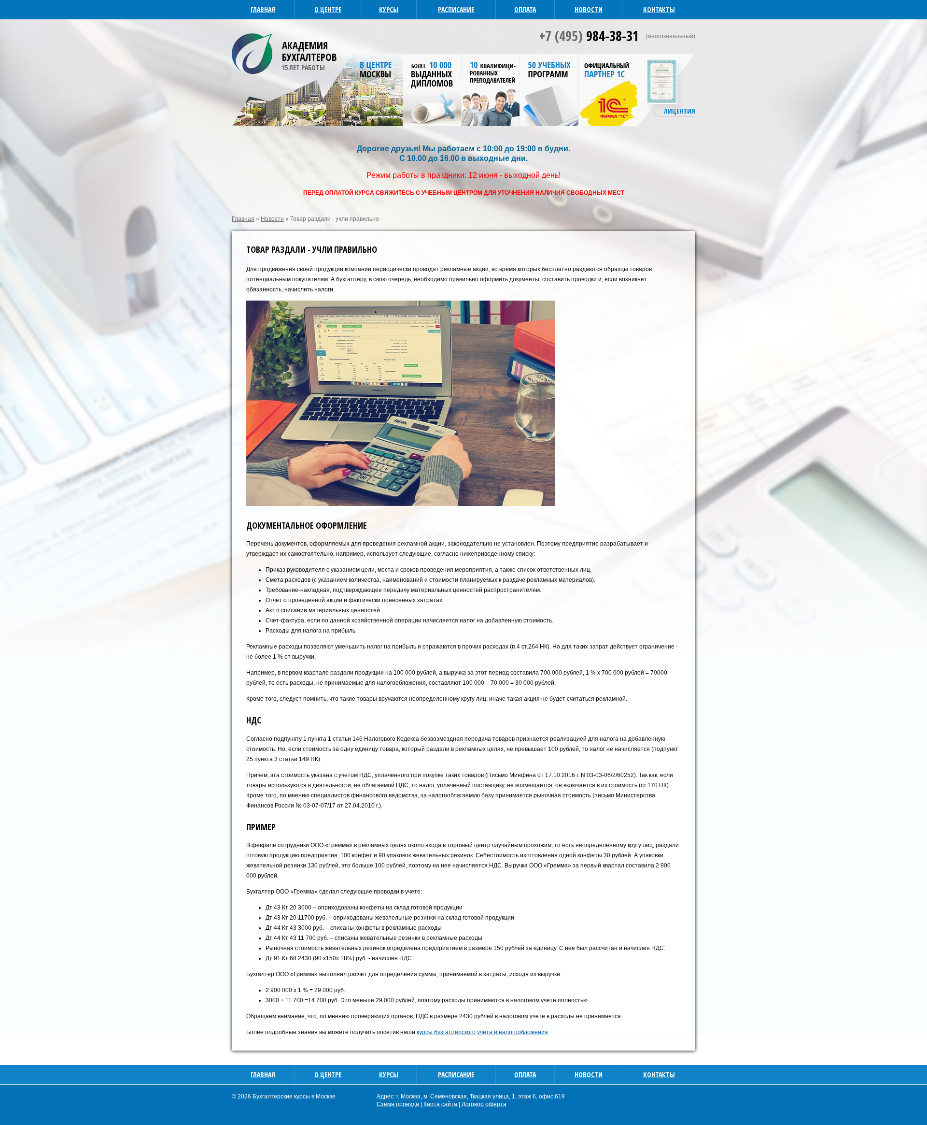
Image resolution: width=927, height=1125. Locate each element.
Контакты (659, 9)
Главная (263, 9)
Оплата (525, 9)
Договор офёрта (484, 1104)
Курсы (388, 9)
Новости (589, 9)
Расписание (456, 9)
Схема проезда (398, 1104)
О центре (327, 9)
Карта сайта (440, 1104)
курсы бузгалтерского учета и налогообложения (482, 1032)
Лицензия (679, 110)
